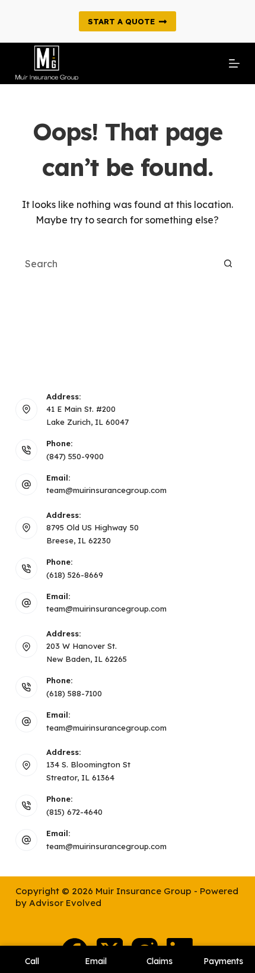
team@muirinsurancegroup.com (106, 490)
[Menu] (234, 63)
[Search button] (227, 263)
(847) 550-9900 (75, 456)
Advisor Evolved (65, 902)
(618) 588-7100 (74, 693)
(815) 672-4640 (74, 812)
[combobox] (116, 264)
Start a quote (121, 21)
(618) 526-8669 (74, 575)
